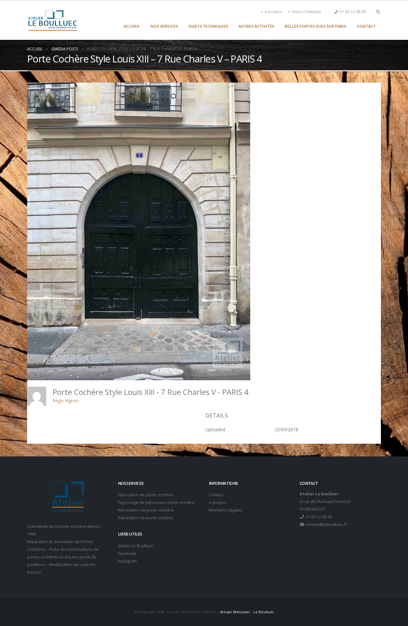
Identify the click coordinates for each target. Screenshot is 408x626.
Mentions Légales (226, 510)
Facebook (127, 553)
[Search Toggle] (378, 12)
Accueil (132, 26)
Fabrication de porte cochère (145, 495)
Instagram (127, 561)
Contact (366, 26)
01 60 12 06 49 (352, 11)
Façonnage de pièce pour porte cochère (156, 502)
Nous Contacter (307, 11)
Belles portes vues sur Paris (315, 26)
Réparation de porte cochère (145, 517)
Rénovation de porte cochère (146, 510)
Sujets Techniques (208, 26)
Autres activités (256, 26)
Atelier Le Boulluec (135, 546)
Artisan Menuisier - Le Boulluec (247, 611)
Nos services (164, 26)
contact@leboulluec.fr (326, 524)
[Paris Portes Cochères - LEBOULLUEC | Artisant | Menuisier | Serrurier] (52, 20)
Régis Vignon (66, 400)
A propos (273, 11)
